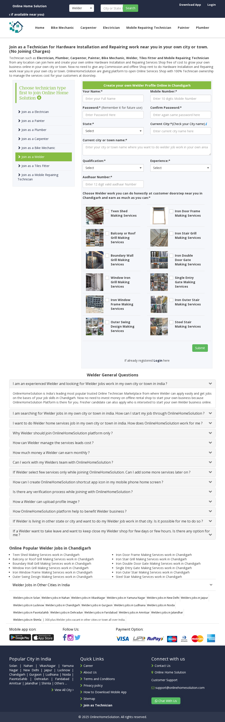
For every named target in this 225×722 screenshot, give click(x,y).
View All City (64, 690)
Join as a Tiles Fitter (35, 166)
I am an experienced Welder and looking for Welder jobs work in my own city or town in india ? (90, 383)
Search (130, 8)
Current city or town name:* (105, 140)
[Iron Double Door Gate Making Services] (159, 260)
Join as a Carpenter (35, 139)
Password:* (92, 107)
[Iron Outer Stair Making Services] (159, 304)
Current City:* (161, 124)
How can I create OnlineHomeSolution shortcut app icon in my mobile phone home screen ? (88, 482)
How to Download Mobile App (105, 692)
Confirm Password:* (166, 107)
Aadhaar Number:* (97, 177)
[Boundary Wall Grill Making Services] (94, 260)
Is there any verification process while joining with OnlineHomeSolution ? (73, 491)
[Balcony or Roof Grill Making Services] (94, 237)
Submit (200, 348)
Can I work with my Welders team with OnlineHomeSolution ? (63, 462)
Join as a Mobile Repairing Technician (38, 177)
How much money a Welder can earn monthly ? (51, 452)
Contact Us (163, 666)
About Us (90, 672)
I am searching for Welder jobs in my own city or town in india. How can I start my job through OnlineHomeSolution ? (109, 413)
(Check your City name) (188, 124)
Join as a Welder (32, 157)
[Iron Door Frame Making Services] (159, 215)
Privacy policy (93, 685)
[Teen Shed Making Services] (94, 215)
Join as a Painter (33, 121)
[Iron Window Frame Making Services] (94, 304)
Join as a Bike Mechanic (38, 148)
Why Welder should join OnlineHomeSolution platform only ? (63, 433)
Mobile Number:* (163, 91)
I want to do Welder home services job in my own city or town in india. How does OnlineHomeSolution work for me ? (108, 423)
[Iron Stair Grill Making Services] (159, 237)
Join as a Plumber (33, 130)
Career (88, 666)
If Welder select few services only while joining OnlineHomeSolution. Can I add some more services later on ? (102, 472)
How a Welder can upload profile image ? (46, 501)
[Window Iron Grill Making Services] (94, 282)
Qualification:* (94, 161)
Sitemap (89, 699)
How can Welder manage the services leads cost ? (53, 442)
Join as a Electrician (35, 112)
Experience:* (160, 161)
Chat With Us (167, 701)
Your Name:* (93, 91)
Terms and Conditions (99, 679)
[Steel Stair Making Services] (159, 326)
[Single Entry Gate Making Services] (159, 282)
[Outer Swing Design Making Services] (94, 326)
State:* (88, 124)
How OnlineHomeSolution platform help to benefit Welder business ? (70, 511)
